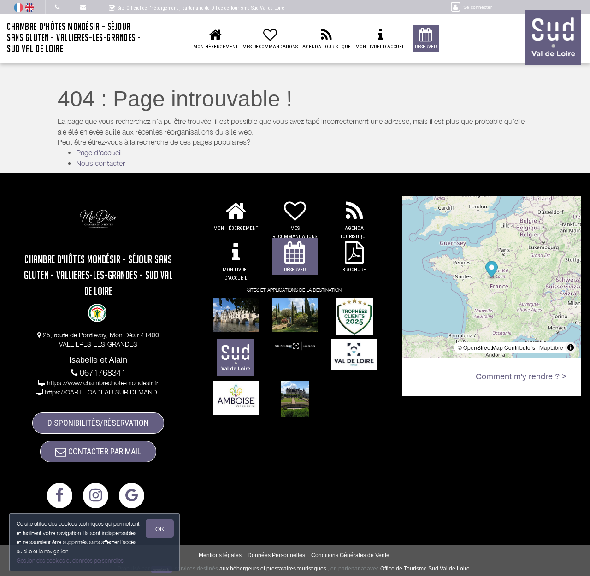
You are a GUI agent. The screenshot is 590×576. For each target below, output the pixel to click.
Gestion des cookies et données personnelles (70, 560)
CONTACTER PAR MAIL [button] (103, 451)
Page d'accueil (99, 152)
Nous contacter (100, 163)
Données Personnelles (276, 555)
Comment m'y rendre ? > (521, 376)
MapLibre (551, 347)
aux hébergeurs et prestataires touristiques (272, 568)
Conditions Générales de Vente (350, 555)
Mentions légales (220, 555)
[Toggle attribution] (570, 347)
